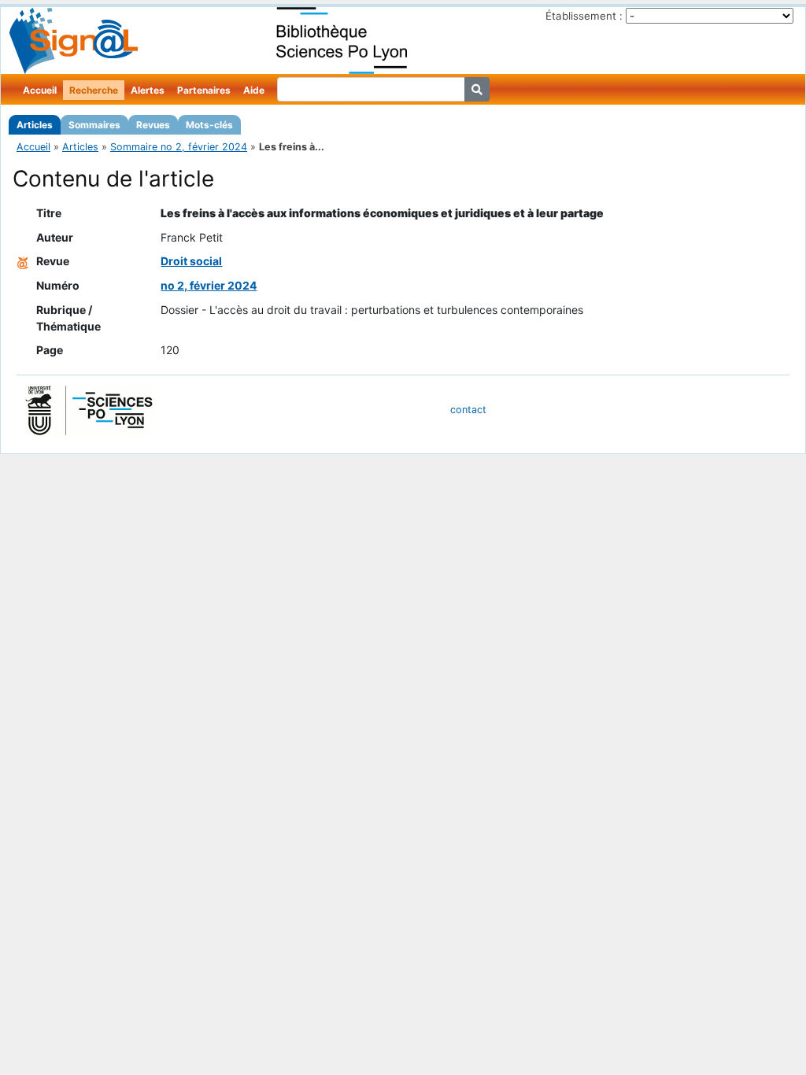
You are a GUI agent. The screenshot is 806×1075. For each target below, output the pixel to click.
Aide (253, 90)
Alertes (148, 90)
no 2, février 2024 (209, 285)
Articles (35, 125)
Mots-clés (209, 125)
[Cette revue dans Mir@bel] (23, 261)
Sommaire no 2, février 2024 (178, 147)
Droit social (191, 261)
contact (468, 410)
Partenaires (204, 90)
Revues (153, 125)
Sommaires (94, 125)
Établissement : (584, 15)
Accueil (40, 90)
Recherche (93, 90)
